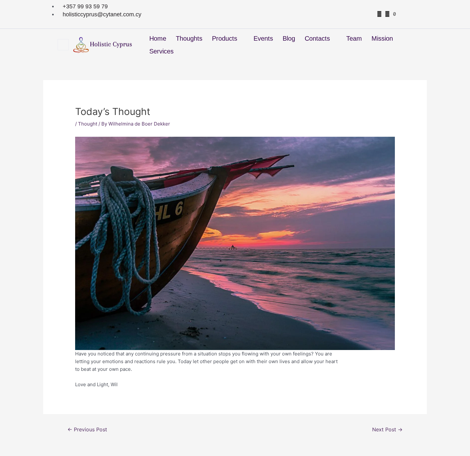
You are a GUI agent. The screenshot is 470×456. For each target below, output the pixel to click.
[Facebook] (379, 14)
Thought (87, 124)
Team (354, 38)
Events (263, 38)
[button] (63, 44)
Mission (382, 38)
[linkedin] (408, 14)
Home (157, 38)
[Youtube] (401, 14)
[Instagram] (387, 14)
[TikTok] (394, 14)
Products (224, 38)
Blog (289, 38)
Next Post (387, 430)
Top (454, 440)
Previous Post (87, 430)
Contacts (317, 38)
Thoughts (189, 38)
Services (161, 51)
